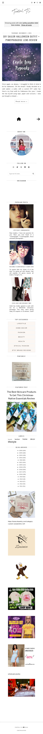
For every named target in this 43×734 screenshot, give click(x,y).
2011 (21, 486)
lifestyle (21, 323)
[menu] (3, 2)
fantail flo (19, 727)
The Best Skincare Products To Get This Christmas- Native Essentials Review (21, 395)
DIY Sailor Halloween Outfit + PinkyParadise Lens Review (21, 38)
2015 (21, 476)
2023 (21, 457)
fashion (21, 332)
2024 (21, 455)
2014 (21, 479)
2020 (21, 465)
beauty (21, 337)
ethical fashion (21, 346)
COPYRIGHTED (21, 730)
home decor (21, 328)
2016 (21, 474)
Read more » (21, 101)
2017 (21, 472)
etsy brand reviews (21, 350)
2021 (21, 462)
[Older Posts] (38, 119)
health (21, 341)
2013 (21, 481)
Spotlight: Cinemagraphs (21, 230)
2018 (21, 469)
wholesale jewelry (14, 674)
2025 (21, 453)
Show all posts (26, 25)
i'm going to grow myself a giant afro (21, 267)
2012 (21, 484)
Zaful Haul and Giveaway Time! (21, 303)
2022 (21, 460)
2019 (21, 467)
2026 (21, 450)
